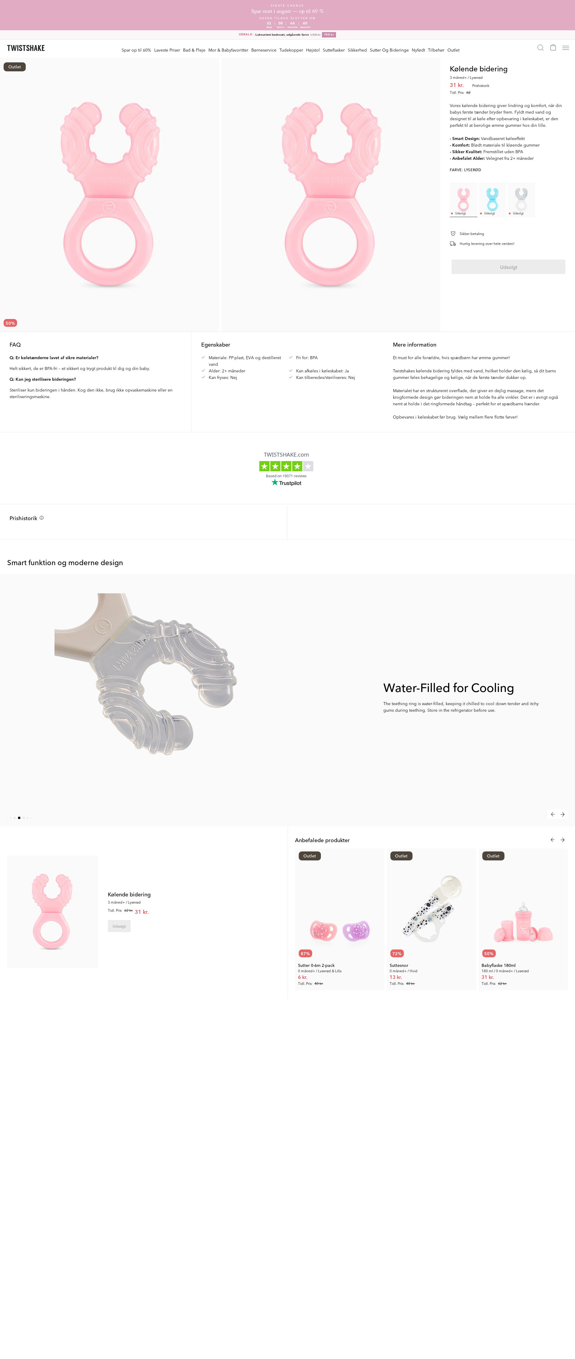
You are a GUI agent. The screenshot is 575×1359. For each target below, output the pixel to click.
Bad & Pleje (194, 50)
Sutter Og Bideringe (389, 50)
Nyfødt (418, 50)
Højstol (313, 50)
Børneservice (263, 50)
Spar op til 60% (136, 50)
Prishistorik (23, 517)
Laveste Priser (167, 50)
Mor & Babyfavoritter (228, 50)
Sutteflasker (334, 50)
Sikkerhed (357, 50)
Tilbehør (436, 50)
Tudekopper (291, 50)
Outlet (453, 50)
